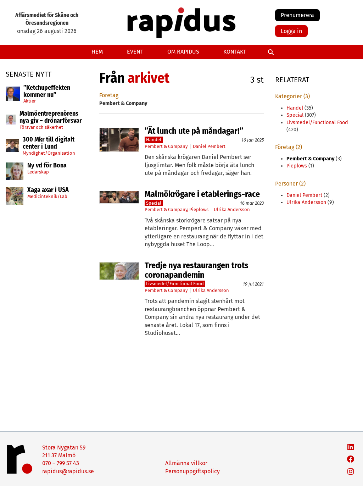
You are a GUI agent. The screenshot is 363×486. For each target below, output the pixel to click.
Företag (108, 95)
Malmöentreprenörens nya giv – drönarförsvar (50, 117)
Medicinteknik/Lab (47, 196)
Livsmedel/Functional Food (175, 283)
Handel (153, 139)
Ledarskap (38, 172)
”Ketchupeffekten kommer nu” (46, 91)
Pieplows (198, 209)
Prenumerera (297, 15)
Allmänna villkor (186, 463)
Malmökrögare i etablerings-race (202, 194)
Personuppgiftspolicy (192, 471)
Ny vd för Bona (47, 165)
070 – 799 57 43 (60, 463)
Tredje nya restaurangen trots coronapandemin (196, 270)
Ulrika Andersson (232, 209)
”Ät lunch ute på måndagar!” (194, 131)
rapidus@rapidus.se (68, 471)
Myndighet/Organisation (49, 153)
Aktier (29, 101)
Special (153, 203)
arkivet (148, 78)
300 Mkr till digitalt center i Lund (48, 143)
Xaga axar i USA (48, 190)
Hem (97, 51)
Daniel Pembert (209, 146)
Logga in (291, 31)
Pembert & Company (166, 146)
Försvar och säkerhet (41, 127)
